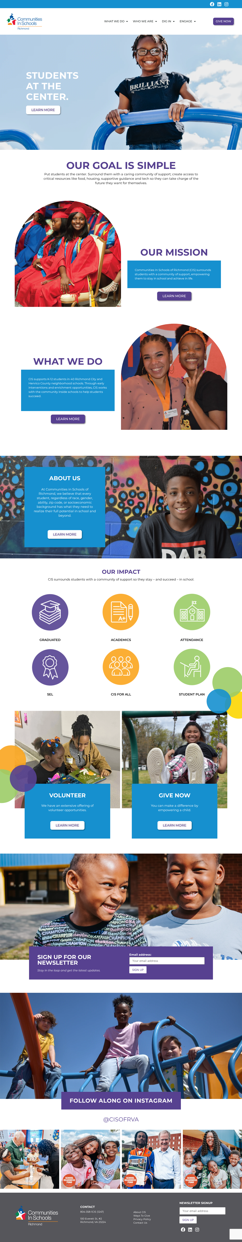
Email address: (140, 954)
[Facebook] (212, 4)
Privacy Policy (142, 1219)
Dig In (166, 21)
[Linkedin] (219, 4)
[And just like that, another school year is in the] (212, 1159)
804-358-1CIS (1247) (92, 1211)
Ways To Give (141, 1215)
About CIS (139, 1212)
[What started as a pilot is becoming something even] (29, 1159)
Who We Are (143, 21)
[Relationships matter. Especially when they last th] (151, 1159)
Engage (186, 21)
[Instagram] (226, 4)
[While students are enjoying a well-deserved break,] (90, 1159)
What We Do (114, 21)
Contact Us (140, 1222)
